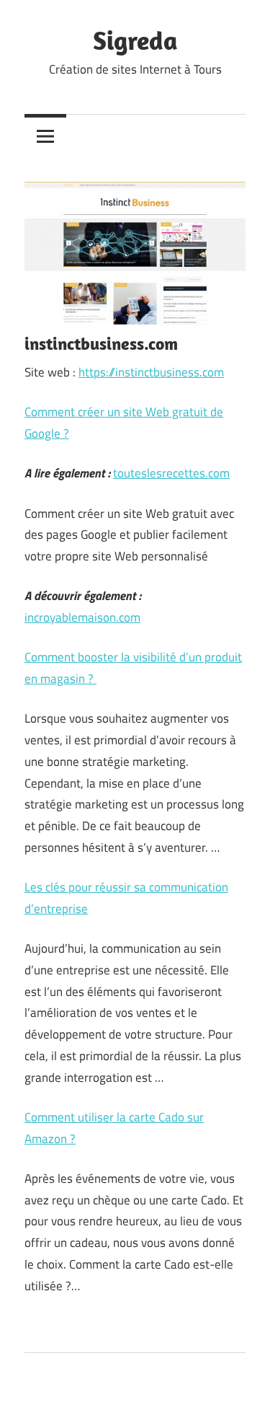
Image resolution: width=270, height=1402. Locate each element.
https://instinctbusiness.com (151, 372)
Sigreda (135, 40)
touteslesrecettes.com (171, 473)
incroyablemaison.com (82, 617)
